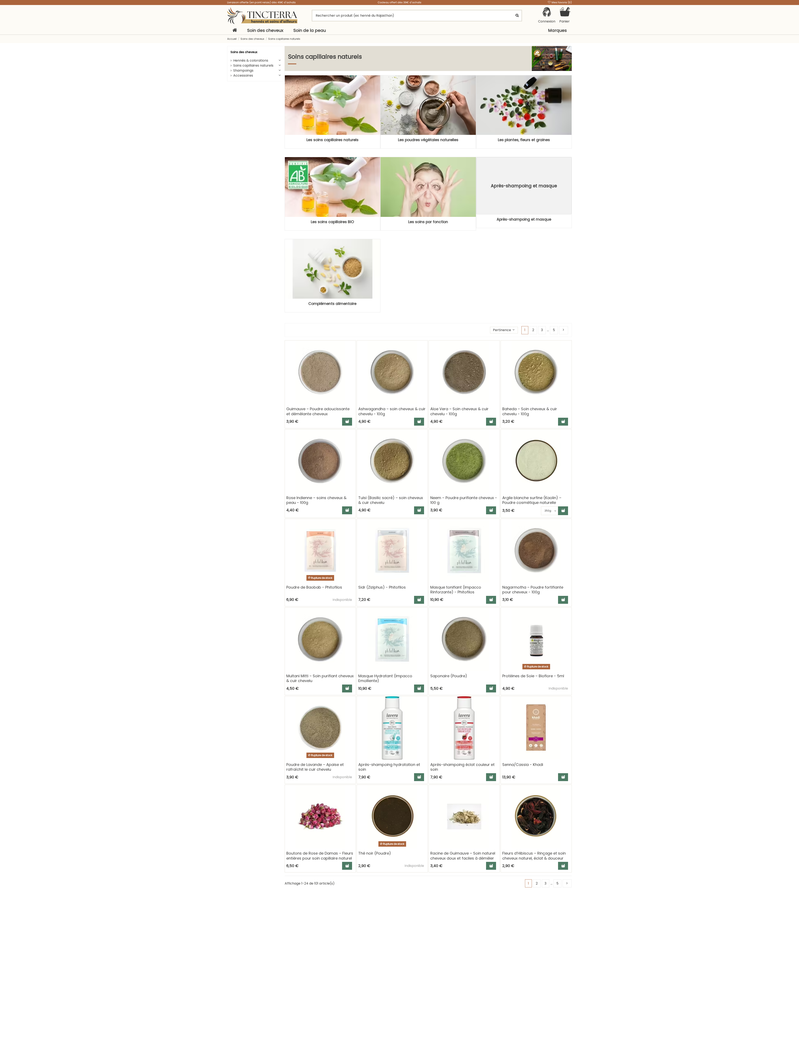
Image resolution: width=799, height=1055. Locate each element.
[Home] (234, 30)
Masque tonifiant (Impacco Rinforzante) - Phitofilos (455, 590)
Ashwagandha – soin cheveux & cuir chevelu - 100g (392, 411)
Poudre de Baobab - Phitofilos (314, 587)
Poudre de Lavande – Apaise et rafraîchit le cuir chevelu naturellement (315, 769)
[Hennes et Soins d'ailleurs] (262, 15)
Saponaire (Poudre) (448, 675)
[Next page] (563, 330)
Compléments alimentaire (332, 303)
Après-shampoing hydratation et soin (389, 767)
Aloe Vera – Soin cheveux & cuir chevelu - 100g (459, 411)
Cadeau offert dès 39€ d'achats (399, 2)
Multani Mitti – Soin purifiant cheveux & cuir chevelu (320, 678)
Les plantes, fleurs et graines (524, 139)
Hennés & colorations (250, 60)
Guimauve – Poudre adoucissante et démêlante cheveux (318, 411)
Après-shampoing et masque (524, 219)
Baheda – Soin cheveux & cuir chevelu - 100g (529, 411)
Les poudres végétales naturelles (428, 139)
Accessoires (243, 75)
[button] (504, 330)
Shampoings (243, 70)
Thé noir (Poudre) (374, 853)
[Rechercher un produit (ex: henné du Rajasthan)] (517, 15)
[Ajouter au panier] (347, 422)
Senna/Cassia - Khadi (522, 764)
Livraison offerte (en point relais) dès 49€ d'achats (261, 2)
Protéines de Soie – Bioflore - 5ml (533, 675)
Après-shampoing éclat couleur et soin (462, 767)
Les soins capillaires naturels (332, 139)
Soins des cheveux (244, 52)
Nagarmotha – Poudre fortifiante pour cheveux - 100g (532, 590)
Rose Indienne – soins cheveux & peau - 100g (316, 500)
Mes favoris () (561, 2)
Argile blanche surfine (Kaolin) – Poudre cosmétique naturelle (531, 500)
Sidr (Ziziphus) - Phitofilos (382, 587)
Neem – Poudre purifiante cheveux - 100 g (463, 500)
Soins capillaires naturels (253, 65)
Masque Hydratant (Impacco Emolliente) (385, 678)
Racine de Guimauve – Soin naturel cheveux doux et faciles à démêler (462, 856)
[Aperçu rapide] (352, 355)
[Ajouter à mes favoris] (352, 347)
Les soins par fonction (428, 221)
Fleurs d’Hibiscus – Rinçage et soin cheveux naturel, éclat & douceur (534, 856)
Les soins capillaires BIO (332, 221)
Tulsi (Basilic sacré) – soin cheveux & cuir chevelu (390, 500)
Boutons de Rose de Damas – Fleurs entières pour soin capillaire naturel (319, 856)
